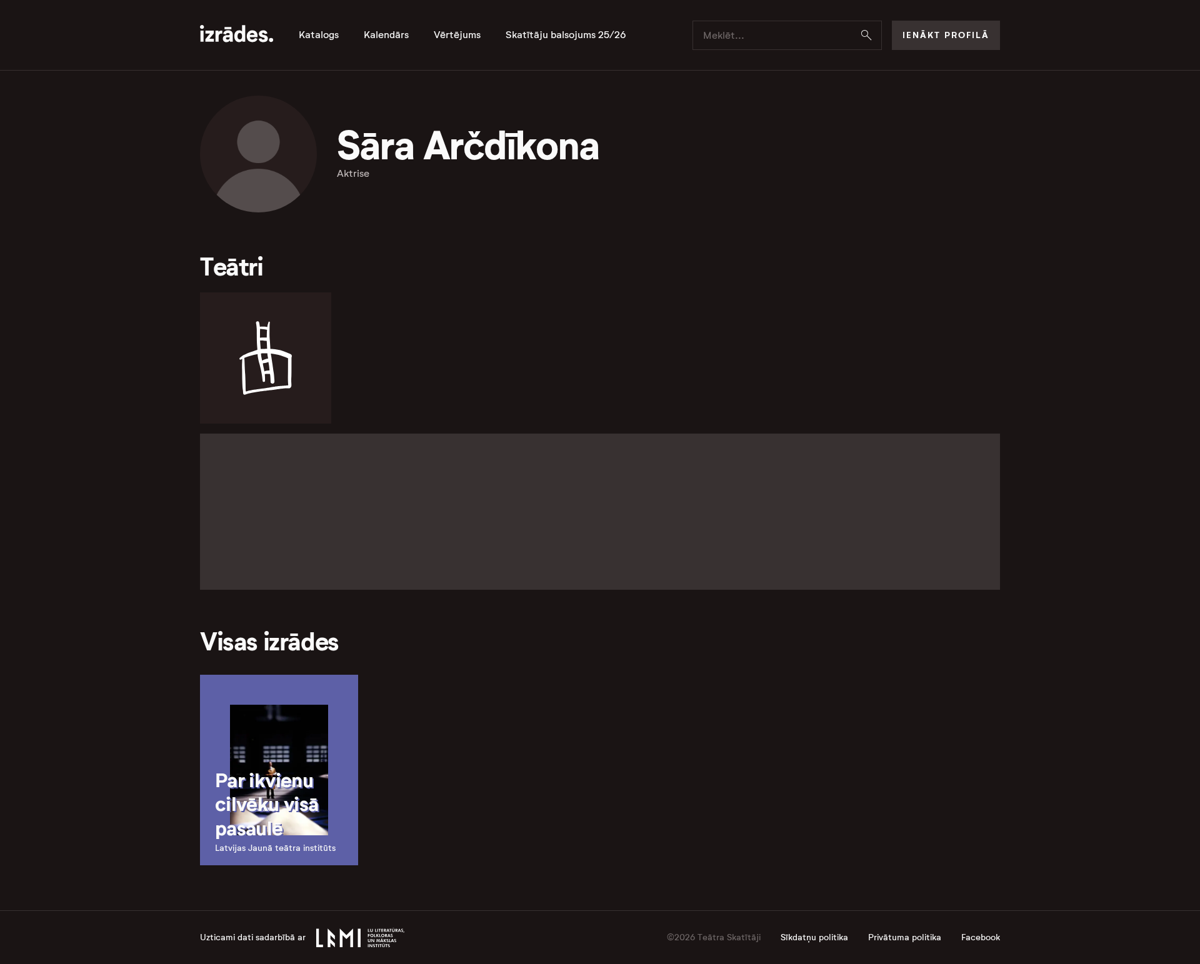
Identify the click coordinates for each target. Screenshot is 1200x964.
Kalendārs (386, 35)
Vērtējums (457, 35)
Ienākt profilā (945, 35)
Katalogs (319, 35)
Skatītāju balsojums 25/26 (566, 35)
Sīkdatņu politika (814, 937)
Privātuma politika (904, 937)
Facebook (980, 937)
